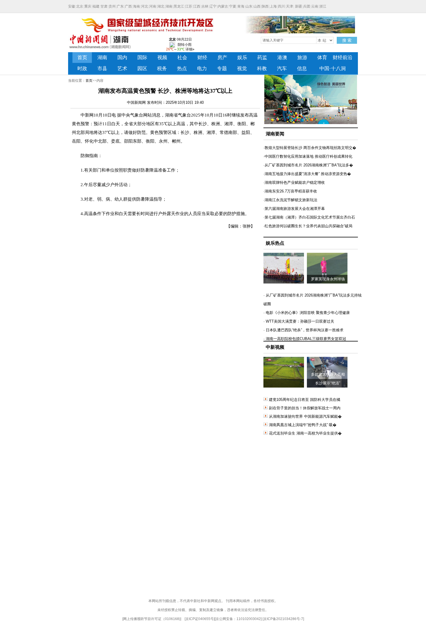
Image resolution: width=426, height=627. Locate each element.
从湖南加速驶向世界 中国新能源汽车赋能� (305, 416)
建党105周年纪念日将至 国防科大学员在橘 (304, 399)
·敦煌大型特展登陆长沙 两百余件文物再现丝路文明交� (309, 148)
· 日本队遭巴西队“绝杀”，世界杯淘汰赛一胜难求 (303, 330)
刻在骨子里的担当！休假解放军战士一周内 (305, 408)
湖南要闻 (275, 133)
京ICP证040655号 (199, 619)
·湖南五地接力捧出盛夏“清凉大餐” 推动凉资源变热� (307, 174)
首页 (88, 81)
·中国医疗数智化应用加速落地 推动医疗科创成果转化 (307, 156)
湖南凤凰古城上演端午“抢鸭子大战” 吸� (302, 425)
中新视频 (275, 347)
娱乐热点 (275, 243)
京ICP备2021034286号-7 (283, 619)
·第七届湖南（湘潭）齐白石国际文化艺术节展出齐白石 (309, 217)
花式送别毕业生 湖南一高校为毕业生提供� (305, 433)
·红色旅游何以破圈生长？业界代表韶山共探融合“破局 (307, 226)
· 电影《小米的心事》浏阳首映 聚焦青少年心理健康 (306, 312)
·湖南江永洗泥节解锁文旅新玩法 (290, 200)
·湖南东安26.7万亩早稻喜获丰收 (290, 191)
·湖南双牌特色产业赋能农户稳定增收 (294, 182)
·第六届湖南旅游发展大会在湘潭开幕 (294, 208)
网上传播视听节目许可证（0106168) (151, 619)
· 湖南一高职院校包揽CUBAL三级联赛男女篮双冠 (304, 339)
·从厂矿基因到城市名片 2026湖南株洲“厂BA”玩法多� (308, 165)
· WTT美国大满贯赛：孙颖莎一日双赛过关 (298, 321)
